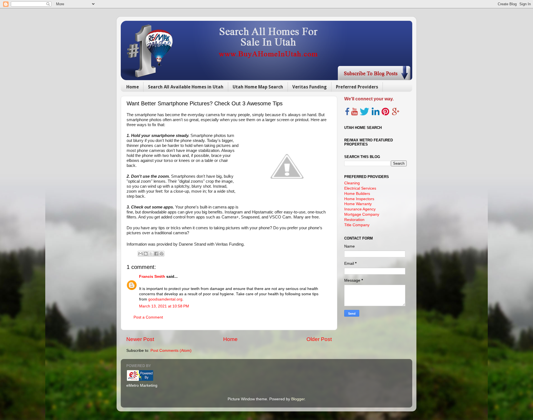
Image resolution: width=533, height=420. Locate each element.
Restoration (354, 220)
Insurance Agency (360, 209)
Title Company (356, 225)
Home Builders (357, 194)
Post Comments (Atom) (171, 350)
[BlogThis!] (146, 253)
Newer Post (140, 339)
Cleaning (352, 183)
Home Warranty (358, 204)
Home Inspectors (359, 199)
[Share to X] (151, 253)
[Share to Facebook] (156, 253)
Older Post (319, 339)
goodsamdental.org (165, 299)
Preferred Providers (357, 87)
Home (132, 87)
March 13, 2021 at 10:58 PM (164, 306)
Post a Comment (148, 317)
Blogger (298, 399)
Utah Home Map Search (258, 87)
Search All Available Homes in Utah (185, 87)
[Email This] (140, 253)
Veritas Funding (309, 87)
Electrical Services (360, 188)
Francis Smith (152, 276)
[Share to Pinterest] (161, 253)
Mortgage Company (361, 214)
